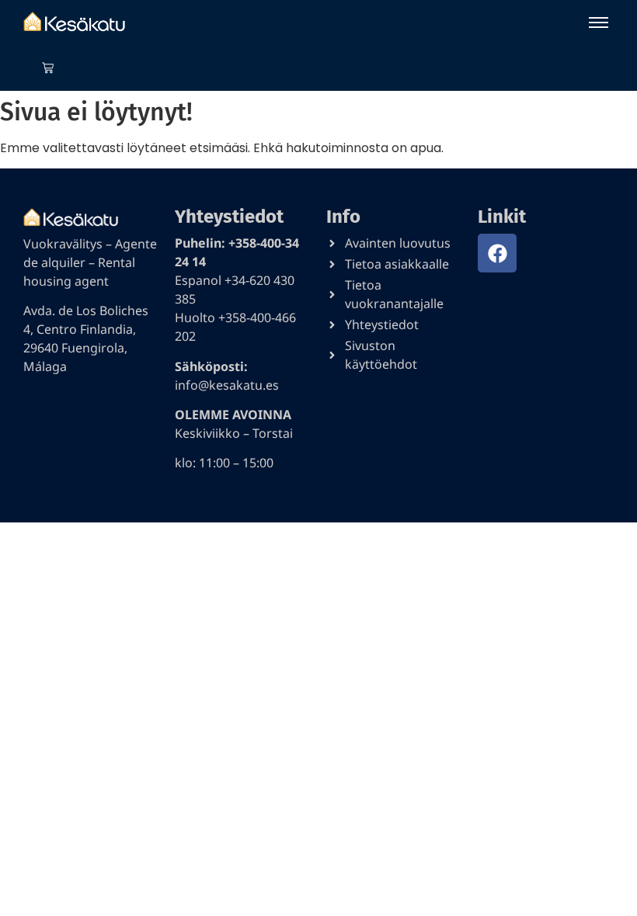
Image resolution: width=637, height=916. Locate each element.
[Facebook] (497, 253)
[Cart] (47, 68)
